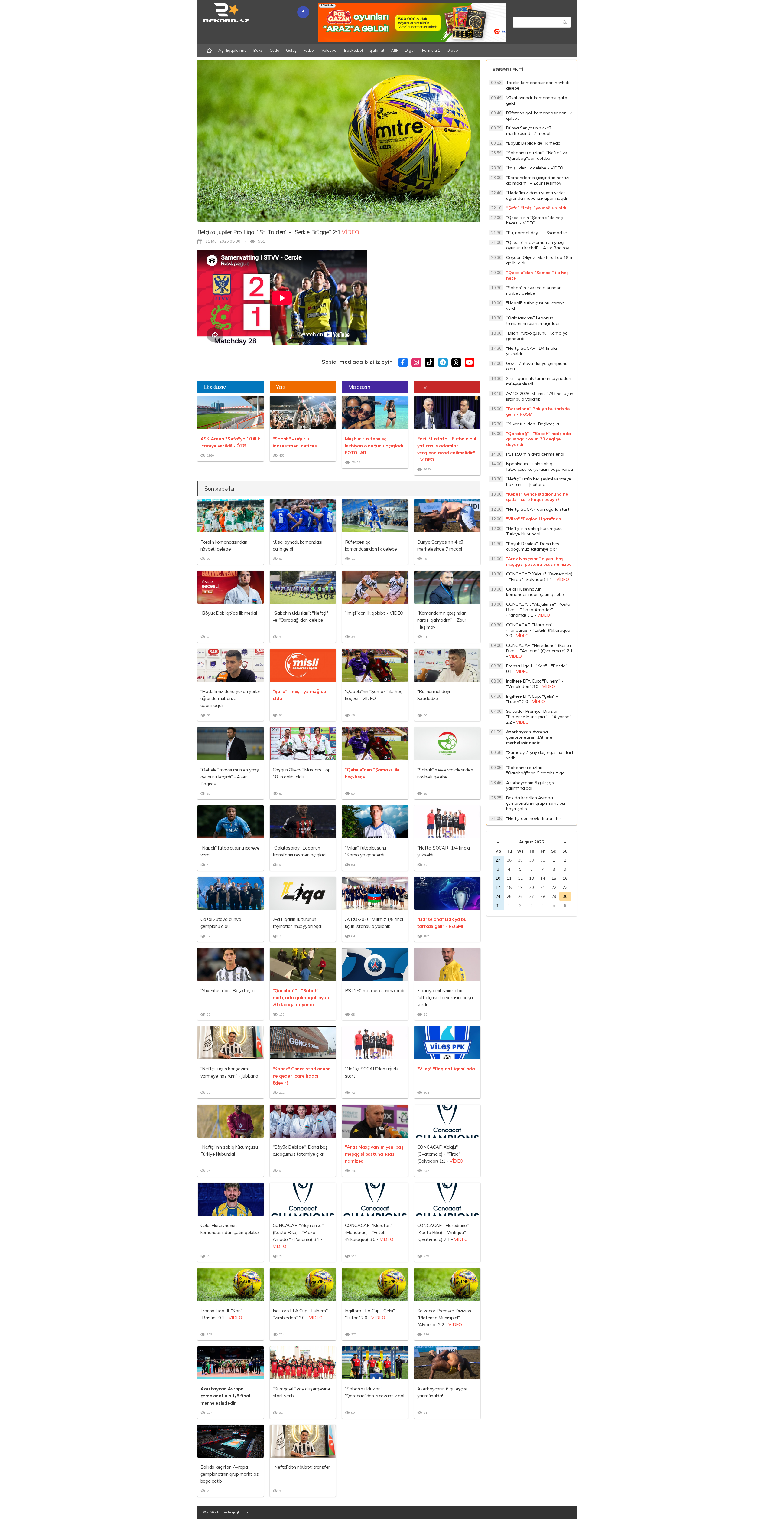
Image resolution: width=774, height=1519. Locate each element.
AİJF (394, 50)
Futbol (309, 50)
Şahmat (377, 50)
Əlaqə (452, 50)
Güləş (291, 50)
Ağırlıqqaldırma (232, 50)
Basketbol (353, 50)
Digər (410, 50)
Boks (258, 50)
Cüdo (274, 50)
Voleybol (329, 50)
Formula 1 (431, 50)
